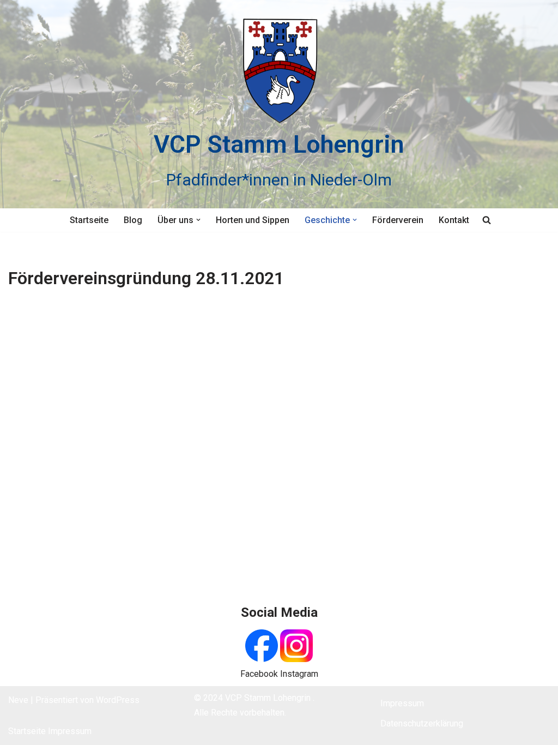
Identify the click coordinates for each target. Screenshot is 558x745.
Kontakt (454, 220)
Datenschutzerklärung (421, 723)
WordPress (118, 700)
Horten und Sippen (252, 220)
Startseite (89, 220)
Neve (18, 700)
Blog (133, 220)
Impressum (70, 731)
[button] (198, 220)
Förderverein (397, 220)
